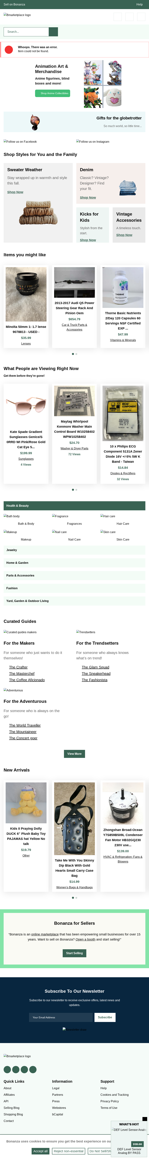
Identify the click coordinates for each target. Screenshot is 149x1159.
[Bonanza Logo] (17, 15)
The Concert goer (23, 738)
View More (74, 753)
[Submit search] (53, 31)
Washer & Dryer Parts (74, 448)
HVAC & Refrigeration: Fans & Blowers (122, 859)
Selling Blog (11, 1107)
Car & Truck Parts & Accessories (74, 327)
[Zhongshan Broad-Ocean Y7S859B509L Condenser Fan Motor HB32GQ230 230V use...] (123, 836)
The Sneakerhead (96, 674)
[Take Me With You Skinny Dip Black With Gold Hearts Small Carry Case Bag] (74, 836)
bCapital (57, 1114)
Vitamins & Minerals (123, 340)
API (6, 1101)
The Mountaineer (23, 732)
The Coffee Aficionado (27, 680)
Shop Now (15, 192)
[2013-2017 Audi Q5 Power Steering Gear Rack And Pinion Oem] (74, 306)
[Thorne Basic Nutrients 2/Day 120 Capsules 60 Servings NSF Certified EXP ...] (123, 306)
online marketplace (45, 934)
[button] (73, 354)
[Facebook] (7, 1069)
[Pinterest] (24, 1069)
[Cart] (118, 17)
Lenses (26, 343)
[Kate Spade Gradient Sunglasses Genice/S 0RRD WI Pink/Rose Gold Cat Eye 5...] (26, 434)
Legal (55, 1088)
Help (139, 4)
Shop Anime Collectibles (54, 93)
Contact (9, 1120)
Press (56, 1101)
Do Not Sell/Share (103, 1151)
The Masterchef (22, 674)
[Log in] (129, 17)
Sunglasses (26, 458)
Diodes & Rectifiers (122, 473)
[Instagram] (33, 1069)
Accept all (40, 1151)
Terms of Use (108, 1107)
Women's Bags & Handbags (74, 887)
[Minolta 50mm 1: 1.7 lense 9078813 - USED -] (26, 306)
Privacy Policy (109, 1101)
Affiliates (9, 1094)
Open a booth (85, 939)
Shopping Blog (13, 1114)
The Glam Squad (95, 667)
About (7, 1088)
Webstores (59, 1107)
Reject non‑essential (68, 1151)
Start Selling (74, 953)
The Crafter (18, 667)
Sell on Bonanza (14, 4)
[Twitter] (15, 1069)
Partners (57, 1094)
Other (26, 855)
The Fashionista (94, 680)
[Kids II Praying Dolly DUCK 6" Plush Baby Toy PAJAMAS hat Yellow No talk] (26, 836)
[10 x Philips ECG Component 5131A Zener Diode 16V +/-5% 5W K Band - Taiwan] (123, 434)
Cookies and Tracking (114, 1094)
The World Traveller (25, 725)
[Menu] (141, 17)
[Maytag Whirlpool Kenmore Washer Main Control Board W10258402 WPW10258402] (74, 434)
